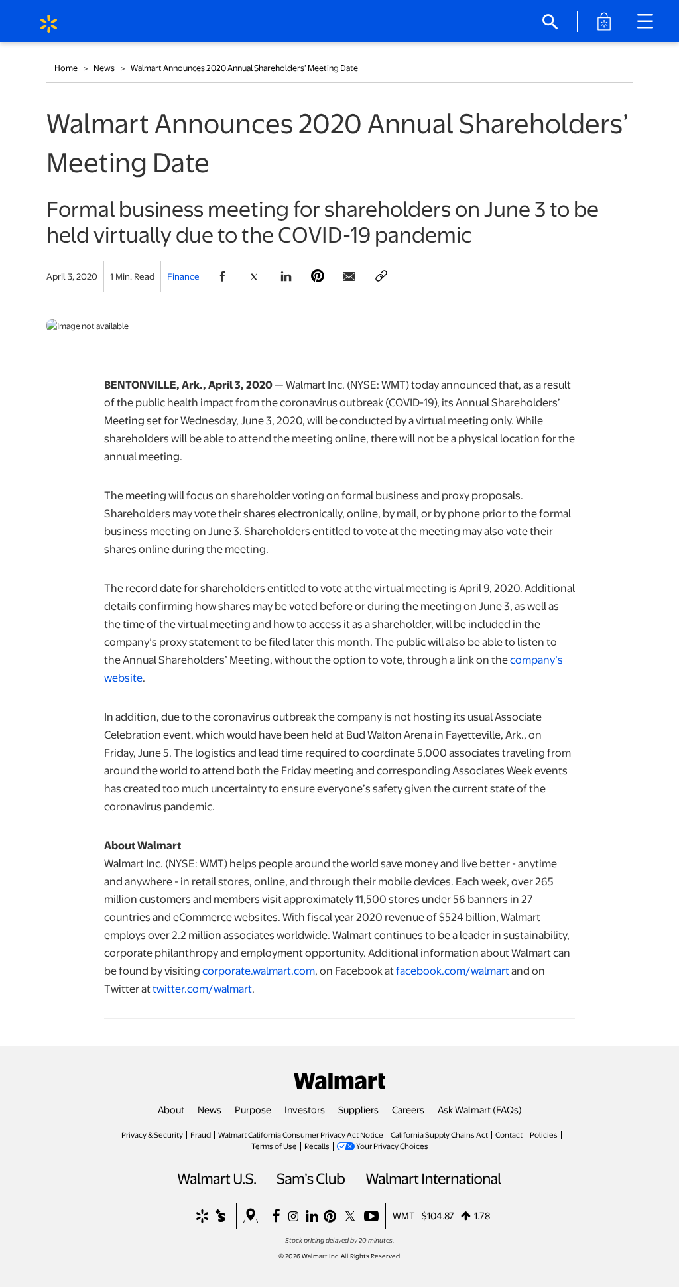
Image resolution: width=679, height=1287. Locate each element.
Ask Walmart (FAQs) (480, 1109)
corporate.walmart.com (258, 970)
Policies (544, 1134)
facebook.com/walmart (452, 970)
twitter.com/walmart (202, 988)
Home (66, 68)
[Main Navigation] (650, 21)
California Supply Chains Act (439, 1134)
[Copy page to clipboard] (381, 276)
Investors (304, 1109)
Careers (408, 1109)
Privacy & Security (152, 1134)
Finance (183, 276)
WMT (404, 1215)
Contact (509, 1134)
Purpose (253, 1109)
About (171, 1109)
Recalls (317, 1145)
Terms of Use (274, 1145)
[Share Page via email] (349, 276)
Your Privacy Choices (392, 1145)
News (104, 68)
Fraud (200, 1134)
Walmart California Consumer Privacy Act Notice (300, 1134)
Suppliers (358, 1109)
